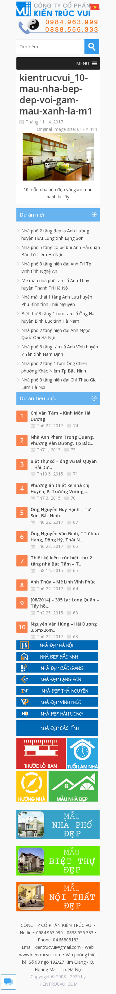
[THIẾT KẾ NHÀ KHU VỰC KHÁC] (57, 734)
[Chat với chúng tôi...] (8, 988)
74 (75, 425)
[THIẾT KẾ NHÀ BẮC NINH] (57, 659)
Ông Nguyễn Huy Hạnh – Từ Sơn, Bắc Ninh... (61, 512)
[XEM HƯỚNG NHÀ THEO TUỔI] (32, 800)
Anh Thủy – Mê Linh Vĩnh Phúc (63, 582)
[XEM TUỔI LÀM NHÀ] (82, 767)
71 (75, 474)
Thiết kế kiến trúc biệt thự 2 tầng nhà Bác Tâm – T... (61, 561)
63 (75, 613)
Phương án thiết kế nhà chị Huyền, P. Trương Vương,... (60, 488)
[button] (82, 63)
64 (75, 589)
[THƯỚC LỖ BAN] (41, 767)
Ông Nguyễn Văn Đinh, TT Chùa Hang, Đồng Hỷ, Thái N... (65, 537)
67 (75, 522)
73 (73, 450)
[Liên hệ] (58, 32)
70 (73, 498)
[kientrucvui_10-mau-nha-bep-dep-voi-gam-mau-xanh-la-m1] (58, 179)
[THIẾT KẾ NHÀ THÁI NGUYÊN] (57, 693)
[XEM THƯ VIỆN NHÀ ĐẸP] (73, 800)
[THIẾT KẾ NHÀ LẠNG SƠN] (57, 682)
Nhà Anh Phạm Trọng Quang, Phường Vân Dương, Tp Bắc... (62, 440)
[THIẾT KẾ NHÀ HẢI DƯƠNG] (57, 716)
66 (75, 546)
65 (75, 570)
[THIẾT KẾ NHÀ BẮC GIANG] (57, 671)
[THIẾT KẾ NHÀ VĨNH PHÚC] (57, 705)
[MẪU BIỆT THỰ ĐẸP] (58, 874)
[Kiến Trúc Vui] (58, 9)
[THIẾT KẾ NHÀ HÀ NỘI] (57, 648)
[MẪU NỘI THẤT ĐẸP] (58, 910)
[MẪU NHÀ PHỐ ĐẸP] (58, 838)
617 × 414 (87, 129)
